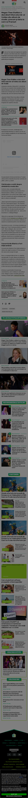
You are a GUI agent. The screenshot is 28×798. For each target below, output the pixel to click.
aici (6, 781)
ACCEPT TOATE (14, 794)
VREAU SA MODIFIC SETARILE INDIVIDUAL (14, 796)
